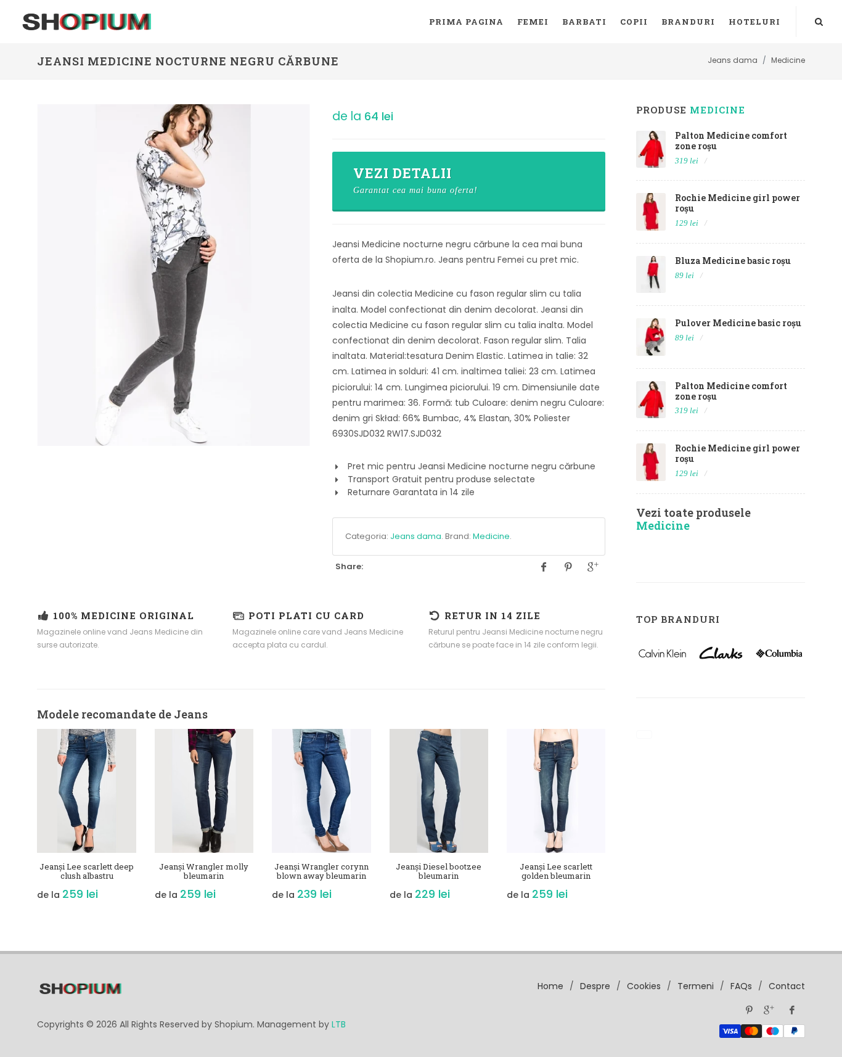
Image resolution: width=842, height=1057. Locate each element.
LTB (339, 1024)
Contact (787, 986)
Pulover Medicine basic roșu (738, 323)
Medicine (491, 536)
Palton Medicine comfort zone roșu (731, 141)
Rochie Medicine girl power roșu (737, 203)
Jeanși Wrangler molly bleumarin (203, 871)
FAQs (741, 986)
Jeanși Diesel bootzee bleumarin (438, 871)
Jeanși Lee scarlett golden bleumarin (556, 871)
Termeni (695, 986)
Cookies (644, 986)
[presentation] (26, 821)
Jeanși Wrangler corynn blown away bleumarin (321, 871)
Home (550, 986)
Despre (595, 986)
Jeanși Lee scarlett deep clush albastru (86, 871)
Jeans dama (415, 536)
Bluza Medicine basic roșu (733, 260)
